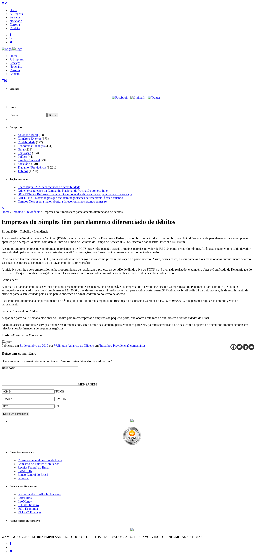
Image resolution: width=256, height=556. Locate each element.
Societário (24, 164)
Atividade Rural (28, 135)
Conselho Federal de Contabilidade (40, 460)
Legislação (24, 153)
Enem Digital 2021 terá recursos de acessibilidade (49, 187)
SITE (58, 406)
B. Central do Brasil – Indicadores (39, 494)
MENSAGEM (87, 384)
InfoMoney (25, 501)
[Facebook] (120, 97)
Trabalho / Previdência (32, 167)
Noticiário (16, 66)
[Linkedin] (245, 347)
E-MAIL (60, 398)
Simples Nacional (29, 160)
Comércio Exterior (29, 138)
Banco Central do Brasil (33, 474)
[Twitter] (154, 97)
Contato (15, 73)
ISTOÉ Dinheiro (28, 505)
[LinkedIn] (137, 97)
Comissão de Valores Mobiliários (38, 464)
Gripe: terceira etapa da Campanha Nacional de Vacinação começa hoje (63, 190)
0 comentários (136, 345)
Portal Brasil (25, 498)
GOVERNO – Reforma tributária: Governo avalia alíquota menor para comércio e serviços (75, 194)
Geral (21, 149)
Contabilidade (26, 142)
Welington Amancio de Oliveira (74, 345)
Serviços (15, 63)
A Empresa (17, 59)
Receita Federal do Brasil (33, 467)
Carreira (15, 70)
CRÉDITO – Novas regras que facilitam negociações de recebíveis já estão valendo (70, 198)
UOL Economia (28, 508)
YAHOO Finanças (29, 512)
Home (13, 55)
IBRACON (25, 471)
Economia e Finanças (31, 146)
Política (22, 156)
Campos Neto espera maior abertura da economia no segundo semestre (62, 201)
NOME (59, 391)
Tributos (23, 171)
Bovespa (23, 478)
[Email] (251, 347)
